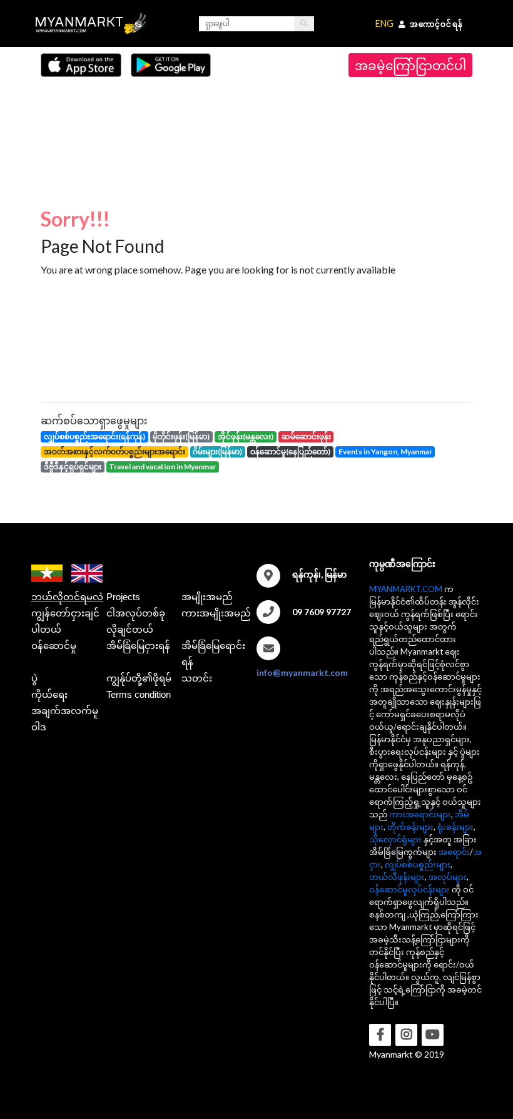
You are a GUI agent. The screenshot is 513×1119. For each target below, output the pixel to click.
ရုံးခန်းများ (455, 827)
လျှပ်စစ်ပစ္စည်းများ (417, 864)
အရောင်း (454, 852)
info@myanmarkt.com (302, 672)
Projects (123, 596)
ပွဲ (34, 678)
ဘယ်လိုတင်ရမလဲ (67, 596)
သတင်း (196, 678)
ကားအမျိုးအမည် (216, 613)
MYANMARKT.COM (405, 589)
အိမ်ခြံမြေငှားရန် (138, 645)
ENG (384, 23)
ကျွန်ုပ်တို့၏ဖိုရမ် (138, 678)
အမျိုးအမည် (207, 596)
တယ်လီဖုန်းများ (397, 877)
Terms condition (138, 694)
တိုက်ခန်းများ (410, 827)
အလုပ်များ (448, 877)
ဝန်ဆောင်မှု (53, 645)
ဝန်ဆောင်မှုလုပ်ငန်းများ (409, 889)
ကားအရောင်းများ (420, 814)
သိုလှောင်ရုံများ (395, 839)
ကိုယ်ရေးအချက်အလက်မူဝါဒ (64, 710)
